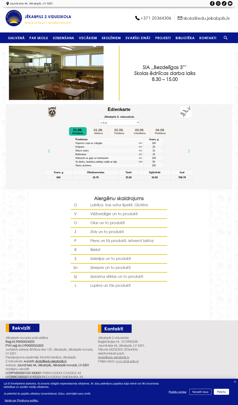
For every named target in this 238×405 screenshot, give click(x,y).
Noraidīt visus (200, 392)
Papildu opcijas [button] (177, 392)
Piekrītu (221, 392)
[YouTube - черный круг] (230, 3)
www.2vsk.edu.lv (127, 361)
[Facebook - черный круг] (212, 3)
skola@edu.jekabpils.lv (51, 361)
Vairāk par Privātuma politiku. (21, 400)
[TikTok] (224, 3)
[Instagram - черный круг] (218, 3)
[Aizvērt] (235, 381)
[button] (38, 37)
